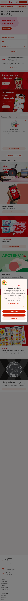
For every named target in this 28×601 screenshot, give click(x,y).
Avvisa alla (14, 315)
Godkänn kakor (14, 311)
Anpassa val (14, 318)
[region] (14, 300)
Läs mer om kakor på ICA (14, 303)
